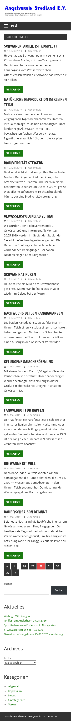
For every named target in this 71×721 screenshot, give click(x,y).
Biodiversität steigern (23, 163)
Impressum (15, 691)
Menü (14, 26)
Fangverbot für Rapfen (24, 410)
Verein (12, 704)
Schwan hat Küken (20, 274)
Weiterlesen (13, 89)
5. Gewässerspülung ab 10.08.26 (23, 629)
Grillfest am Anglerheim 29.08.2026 (25, 620)
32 (57, 566)
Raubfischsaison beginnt (25, 512)
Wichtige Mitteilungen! (17, 616)
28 (24, 566)
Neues (12, 695)
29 (32, 566)
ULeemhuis (34, 51)
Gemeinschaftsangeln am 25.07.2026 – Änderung (33, 634)
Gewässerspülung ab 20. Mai (28, 216)
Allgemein (14, 686)
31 (49, 566)
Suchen (8, 583)
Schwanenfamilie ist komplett (30, 46)
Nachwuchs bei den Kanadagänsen (33, 313)
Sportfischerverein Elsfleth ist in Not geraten (30, 625)
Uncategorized (16, 700)
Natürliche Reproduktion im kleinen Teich (35, 102)
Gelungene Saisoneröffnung (28, 361)
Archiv (8, 658)
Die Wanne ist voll (20, 463)
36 (7, 572)
